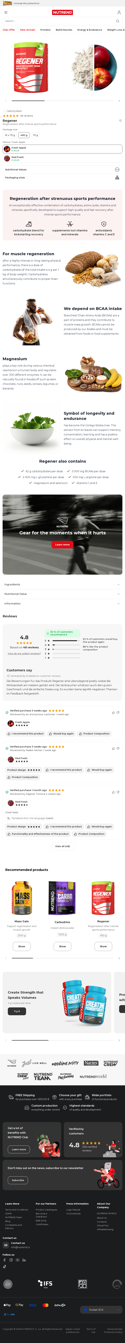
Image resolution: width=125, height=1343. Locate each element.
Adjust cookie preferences (72, 1331)
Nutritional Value (16, 594)
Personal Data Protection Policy (113, 1331)
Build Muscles (64, 29)
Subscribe (18, 1180)
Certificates (42, 1224)
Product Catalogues (46, 1209)
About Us (102, 1217)
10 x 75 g (10, 135)
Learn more (62, 544)
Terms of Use (90, 1331)
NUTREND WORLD (107, 1213)
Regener (103, 921)
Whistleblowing (105, 1229)
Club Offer (9, 29)
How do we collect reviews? (24, 653)
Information (13, 603)
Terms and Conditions (16, 1209)
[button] (119, 101)
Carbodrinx (62, 922)
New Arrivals (27, 29)
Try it (17, 1011)
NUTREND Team (13, 1217)
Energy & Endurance (89, 29)
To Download (73, 1213)
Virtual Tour (103, 1225)
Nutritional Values (16, 169)
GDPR (8, 1213)
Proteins (45, 29)
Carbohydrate (14, 111)
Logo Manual (73, 1209)
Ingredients (12, 584)
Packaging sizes (15, 177)
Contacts (102, 1221)
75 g (35, 135)
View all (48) (62, 846)
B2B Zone (41, 1220)
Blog (7, 1221)
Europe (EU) (96, 1309)
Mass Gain (22, 921)
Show (21, 946)
